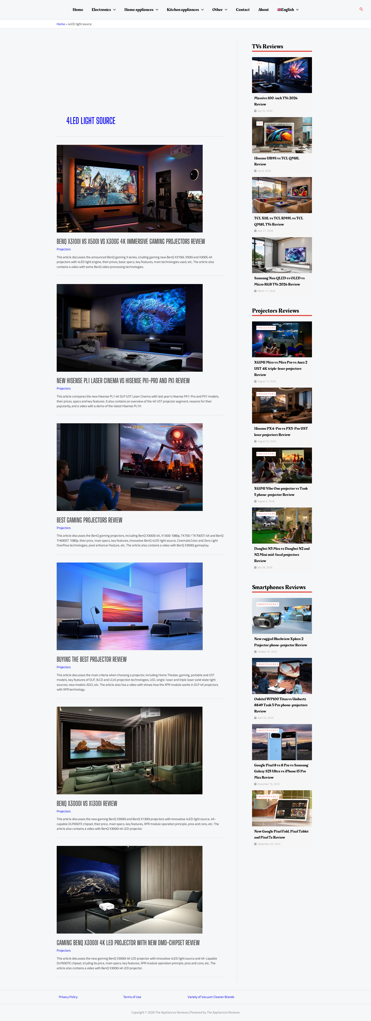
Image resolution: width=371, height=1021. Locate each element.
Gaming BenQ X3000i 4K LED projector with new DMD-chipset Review (128, 942)
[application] (113, 9)
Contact (243, 9)
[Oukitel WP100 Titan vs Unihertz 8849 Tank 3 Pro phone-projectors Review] (282, 676)
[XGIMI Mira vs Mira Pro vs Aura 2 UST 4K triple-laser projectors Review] (282, 339)
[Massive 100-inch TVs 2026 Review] (282, 75)
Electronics (101, 9)
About (263, 9)
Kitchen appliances (183, 9)
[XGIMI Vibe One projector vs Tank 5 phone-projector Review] (282, 465)
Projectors (64, 249)
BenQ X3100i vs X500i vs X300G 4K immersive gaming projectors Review (131, 241)
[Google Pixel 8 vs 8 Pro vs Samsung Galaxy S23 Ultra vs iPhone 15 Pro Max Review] (282, 742)
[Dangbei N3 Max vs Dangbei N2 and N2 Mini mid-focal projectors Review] (282, 525)
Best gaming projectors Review (89, 520)
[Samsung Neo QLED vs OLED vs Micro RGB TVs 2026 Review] (282, 255)
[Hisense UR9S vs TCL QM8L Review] (282, 135)
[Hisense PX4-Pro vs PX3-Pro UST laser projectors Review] (282, 405)
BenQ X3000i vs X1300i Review (87, 803)
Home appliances (139, 9)
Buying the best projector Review (92, 659)
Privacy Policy (68, 997)
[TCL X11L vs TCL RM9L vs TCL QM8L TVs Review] (282, 195)
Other (217, 9)
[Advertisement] (140, 83)
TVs (260, 63)
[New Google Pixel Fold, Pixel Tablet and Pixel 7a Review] (282, 808)
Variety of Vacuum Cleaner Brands (211, 997)
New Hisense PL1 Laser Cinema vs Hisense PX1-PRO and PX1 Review (123, 380)
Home (78, 9)
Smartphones (268, 604)
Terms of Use (132, 997)
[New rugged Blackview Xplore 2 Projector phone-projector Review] (282, 616)
